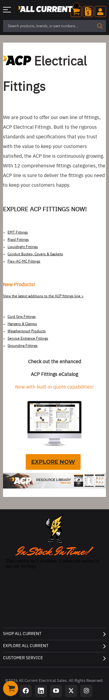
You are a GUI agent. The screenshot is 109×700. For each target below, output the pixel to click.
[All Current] (45, 10)
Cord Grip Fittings (22, 316)
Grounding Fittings (23, 345)
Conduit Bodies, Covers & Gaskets (35, 254)
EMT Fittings (18, 232)
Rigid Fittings (18, 239)
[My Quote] (88, 11)
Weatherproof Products (27, 331)
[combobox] (54, 26)
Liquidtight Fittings (23, 247)
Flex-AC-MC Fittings (24, 261)
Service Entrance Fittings (28, 338)
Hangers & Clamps (22, 324)
